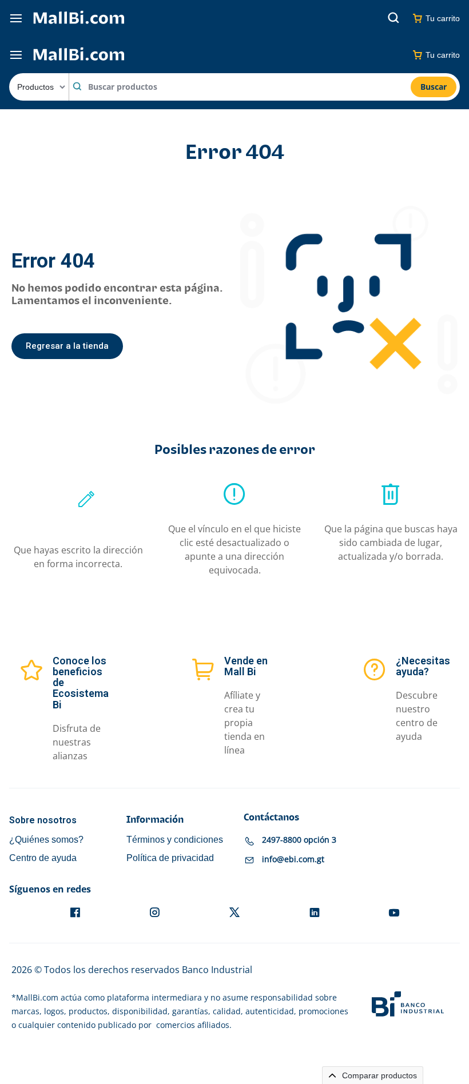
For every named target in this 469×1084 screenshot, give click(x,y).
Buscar (433, 86)
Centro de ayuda (43, 858)
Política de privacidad (170, 858)
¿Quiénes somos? (46, 839)
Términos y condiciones (174, 839)
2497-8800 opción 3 (299, 839)
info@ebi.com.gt (293, 859)
